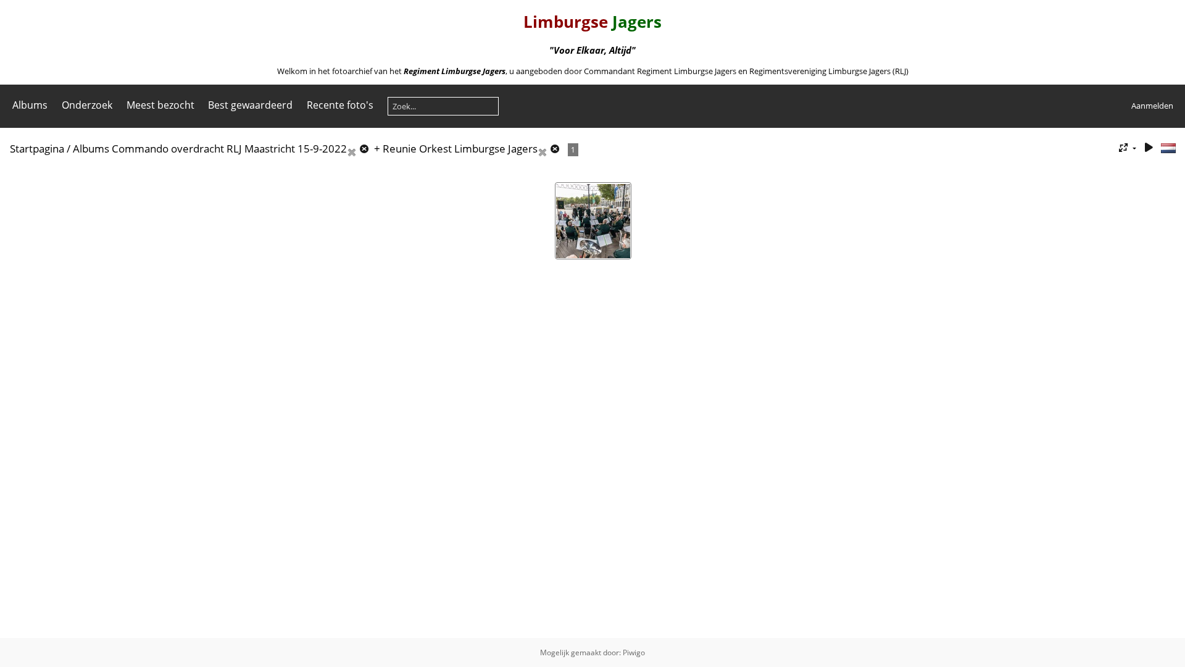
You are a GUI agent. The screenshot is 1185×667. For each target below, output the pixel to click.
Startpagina (37, 148)
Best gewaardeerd (250, 105)
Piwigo (634, 652)
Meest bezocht (160, 105)
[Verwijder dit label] (359, 148)
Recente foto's (340, 105)
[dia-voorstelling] (1148, 148)
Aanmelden (1152, 105)
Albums (30, 105)
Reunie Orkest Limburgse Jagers (460, 148)
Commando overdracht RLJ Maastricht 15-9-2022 (229, 148)
